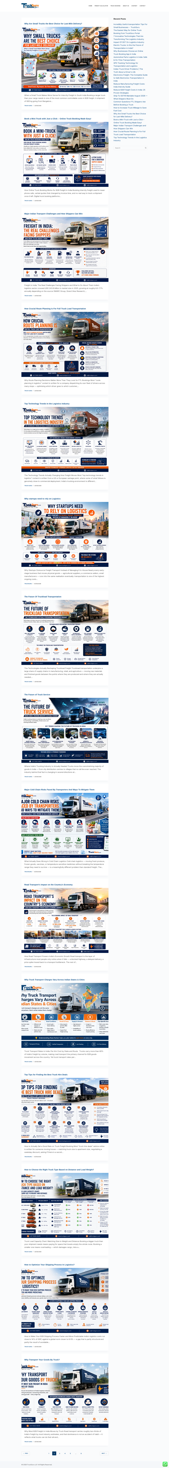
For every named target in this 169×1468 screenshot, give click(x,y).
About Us (126, 6)
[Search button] (145, 148)
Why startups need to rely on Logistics (42, 499)
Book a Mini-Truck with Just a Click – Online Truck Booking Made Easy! (57, 119)
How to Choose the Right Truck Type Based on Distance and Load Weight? (59, 1170)
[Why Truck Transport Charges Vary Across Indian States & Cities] (64, 1015)
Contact (142, 6)
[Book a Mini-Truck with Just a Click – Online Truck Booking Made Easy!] (64, 154)
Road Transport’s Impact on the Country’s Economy (48, 885)
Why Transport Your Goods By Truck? (42, 1360)
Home (90, 6)
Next (103, 1453)
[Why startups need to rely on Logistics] (64, 534)
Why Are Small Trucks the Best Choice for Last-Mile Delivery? (53, 24)
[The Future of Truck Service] (64, 730)
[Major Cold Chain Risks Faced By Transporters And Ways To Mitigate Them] (64, 825)
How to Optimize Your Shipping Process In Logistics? (49, 1265)
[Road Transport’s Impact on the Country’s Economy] (64, 920)
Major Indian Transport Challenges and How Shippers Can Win (53, 214)
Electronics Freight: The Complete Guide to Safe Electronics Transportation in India (130, 78)
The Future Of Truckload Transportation (42, 597)
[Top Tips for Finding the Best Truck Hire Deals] (64, 1110)
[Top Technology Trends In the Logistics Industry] (64, 439)
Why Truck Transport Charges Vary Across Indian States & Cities (54, 980)
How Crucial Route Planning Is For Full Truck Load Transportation (55, 309)
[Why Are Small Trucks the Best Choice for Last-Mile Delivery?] (64, 59)
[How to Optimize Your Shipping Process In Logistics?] (64, 1300)
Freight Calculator (101, 6)
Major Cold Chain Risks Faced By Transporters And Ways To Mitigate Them (59, 790)
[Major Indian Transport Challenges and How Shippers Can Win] (64, 249)
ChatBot (134, 6)
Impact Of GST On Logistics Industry (129, 42)
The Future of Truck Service (37, 695)
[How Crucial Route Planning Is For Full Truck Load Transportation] (64, 344)
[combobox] (129, 148)
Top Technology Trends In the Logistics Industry (46, 404)
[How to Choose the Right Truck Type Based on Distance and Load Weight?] (64, 1205)
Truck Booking (115, 6)
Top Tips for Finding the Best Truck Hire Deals (45, 1075)
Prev (26, 1453)
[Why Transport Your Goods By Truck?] (64, 1395)
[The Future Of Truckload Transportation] (64, 632)
